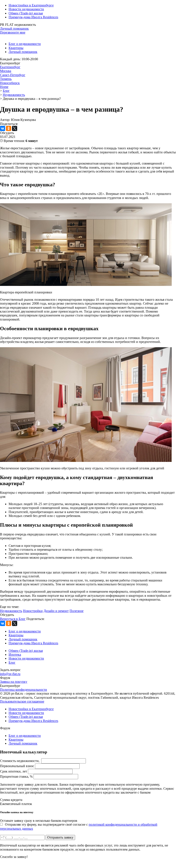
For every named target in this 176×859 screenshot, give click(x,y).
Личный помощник (14, 28)
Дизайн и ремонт (56, 611)
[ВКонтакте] (2, 128)
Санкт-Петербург (12, 75)
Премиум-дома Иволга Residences (33, 17)
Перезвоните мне (12, 32)
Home (4, 87)
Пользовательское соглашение (22, 701)
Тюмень (6, 79)
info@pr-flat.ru (10, 674)
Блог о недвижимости (25, 44)
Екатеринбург (10, 67)
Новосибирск (10, 83)
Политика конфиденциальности (23, 689)
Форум (5, 678)
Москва (5, 71)
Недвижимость (11, 611)
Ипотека (15, 654)
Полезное (76, 611)
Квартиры (16, 48)
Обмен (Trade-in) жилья (26, 13)
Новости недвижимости (26, 9)
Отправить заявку (60, 837)
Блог (12, 662)
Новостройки (33, 611)
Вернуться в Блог (13, 619)
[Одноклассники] (8, 128)
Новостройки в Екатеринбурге (31, 5)
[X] (14, 128)
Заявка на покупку (13, 681)
